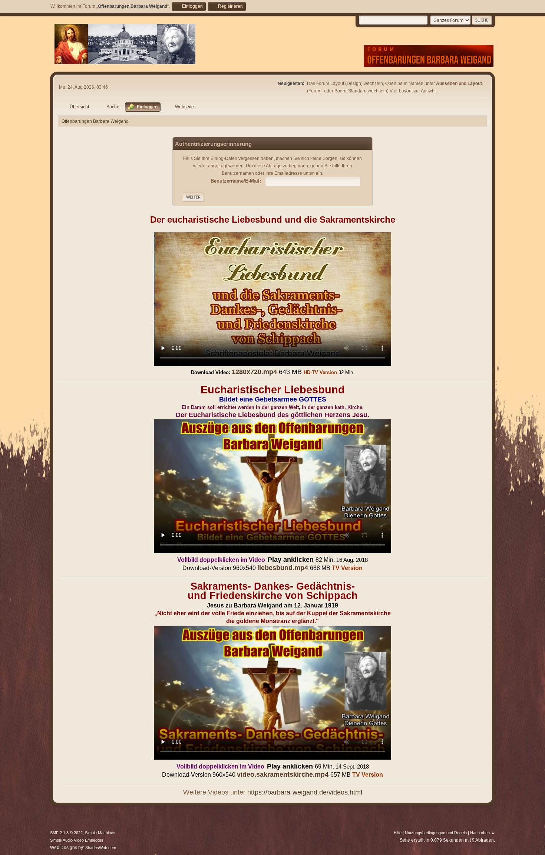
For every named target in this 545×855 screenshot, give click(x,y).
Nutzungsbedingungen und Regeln (436, 833)
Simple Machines (100, 833)
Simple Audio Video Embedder (76, 840)
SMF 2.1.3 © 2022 (66, 833)
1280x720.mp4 (254, 372)
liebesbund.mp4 (282, 567)
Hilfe (398, 833)
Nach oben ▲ (482, 833)
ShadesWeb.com (100, 847)
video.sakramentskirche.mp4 (282, 774)
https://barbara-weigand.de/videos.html (304, 792)
